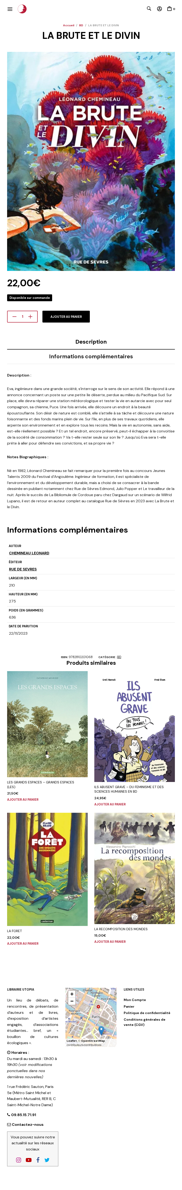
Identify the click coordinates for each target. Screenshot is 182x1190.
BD (81, 25)
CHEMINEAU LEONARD (29, 553)
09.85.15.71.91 (23, 1114)
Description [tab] (91, 341)
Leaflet (72, 1041)
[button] (101, 1031)
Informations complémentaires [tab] (91, 356)
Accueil (68, 25)
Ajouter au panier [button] (22, 799)
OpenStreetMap (93, 1041)
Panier (129, 1006)
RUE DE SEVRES (23, 569)
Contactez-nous (28, 1124)
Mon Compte (135, 1000)
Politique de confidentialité (147, 1013)
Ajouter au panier (66, 317)
